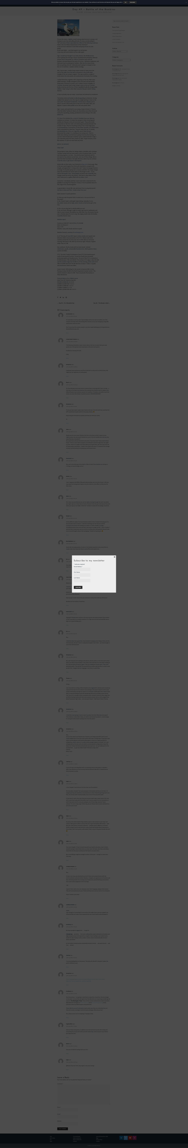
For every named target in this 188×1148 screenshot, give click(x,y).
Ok (125, 2)
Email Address (78, 566)
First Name (77, 572)
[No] (186, 2)
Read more (132, 2)
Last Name (77, 578)
